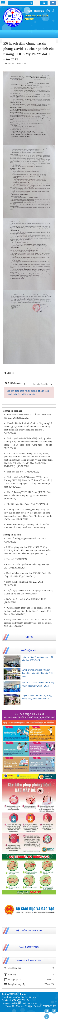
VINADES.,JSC (49, 1006)
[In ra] (46, 67)
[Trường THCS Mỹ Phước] (13, 17)
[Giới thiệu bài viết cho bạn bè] (42, 67)
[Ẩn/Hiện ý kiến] (24, 384)
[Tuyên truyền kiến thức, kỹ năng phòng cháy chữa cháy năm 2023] (12, 699)
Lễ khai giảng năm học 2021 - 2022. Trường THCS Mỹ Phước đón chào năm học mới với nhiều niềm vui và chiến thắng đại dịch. (27, 550)
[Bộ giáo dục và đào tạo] (29, 910)
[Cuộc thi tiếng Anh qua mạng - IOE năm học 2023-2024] (12, 661)
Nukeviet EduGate (24, 1006)
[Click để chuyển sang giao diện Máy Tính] (46, 1016)
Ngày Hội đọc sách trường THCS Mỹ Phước (26, 599)
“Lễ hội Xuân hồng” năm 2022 (21, 504)
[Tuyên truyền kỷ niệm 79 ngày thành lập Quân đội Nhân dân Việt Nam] (12, 674)
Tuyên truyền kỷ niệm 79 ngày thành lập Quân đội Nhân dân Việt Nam (37, 673)
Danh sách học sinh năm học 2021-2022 (24, 582)
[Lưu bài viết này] (51, 67)
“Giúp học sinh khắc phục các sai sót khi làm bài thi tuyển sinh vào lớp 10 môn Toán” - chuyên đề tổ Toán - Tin (27, 611)
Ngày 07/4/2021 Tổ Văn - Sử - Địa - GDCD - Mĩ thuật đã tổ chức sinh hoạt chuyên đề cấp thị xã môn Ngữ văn (28, 622)
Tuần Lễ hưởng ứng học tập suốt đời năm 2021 (27, 538)
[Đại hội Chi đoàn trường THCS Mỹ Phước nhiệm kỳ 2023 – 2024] (12, 686)
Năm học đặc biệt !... (16, 472)
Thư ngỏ (10, 559)
